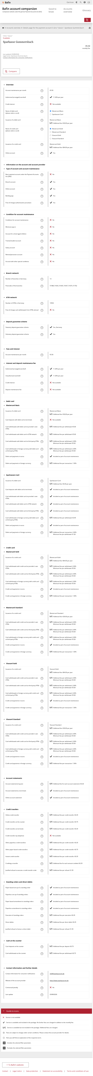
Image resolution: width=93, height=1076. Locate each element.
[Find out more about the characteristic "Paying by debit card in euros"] (41, 456)
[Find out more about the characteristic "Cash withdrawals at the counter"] (41, 953)
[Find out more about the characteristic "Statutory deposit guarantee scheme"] (41, 327)
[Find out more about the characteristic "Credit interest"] (41, 104)
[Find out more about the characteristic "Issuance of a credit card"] (41, 144)
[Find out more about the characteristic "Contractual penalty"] (41, 988)
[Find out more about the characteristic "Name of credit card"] (41, 129)
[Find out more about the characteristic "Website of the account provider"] (41, 981)
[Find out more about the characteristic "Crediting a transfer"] (41, 863)
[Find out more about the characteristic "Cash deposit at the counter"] (41, 946)
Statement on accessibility (52, 1071)
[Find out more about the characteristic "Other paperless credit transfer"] (41, 843)
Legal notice (17, 1071)
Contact (5, 1071)
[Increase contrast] (77, 2)
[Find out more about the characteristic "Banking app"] (41, 196)
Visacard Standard (58, 139)
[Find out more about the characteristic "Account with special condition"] (41, 220)
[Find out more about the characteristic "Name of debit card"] (41, 111)
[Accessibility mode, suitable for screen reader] (85, 2)
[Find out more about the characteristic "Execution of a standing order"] (41, 915)
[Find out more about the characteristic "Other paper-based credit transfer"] (41, 850)
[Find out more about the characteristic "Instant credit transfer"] (41, 856)
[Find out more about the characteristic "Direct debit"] (41, 922)
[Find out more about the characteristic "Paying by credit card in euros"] (41, 589)
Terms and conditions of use (78, 1071)
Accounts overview (68, 10)
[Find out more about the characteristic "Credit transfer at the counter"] (41, 822)
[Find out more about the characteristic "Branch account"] (41, 182)
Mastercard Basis (57, 111)
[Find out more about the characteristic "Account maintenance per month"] (41, 90)
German (70, 2)
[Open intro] (89, 2)
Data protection (32, 1071)
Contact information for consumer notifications (17, 58)
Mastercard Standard (59, 132)
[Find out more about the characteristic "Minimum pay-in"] (41, 227)
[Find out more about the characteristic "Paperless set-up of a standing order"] (41, 895)
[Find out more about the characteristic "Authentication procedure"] (41, 203)
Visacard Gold (56, 135)
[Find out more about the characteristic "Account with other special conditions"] (41, 262)
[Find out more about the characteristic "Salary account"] (41, 248)
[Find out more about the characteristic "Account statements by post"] (41, 784)
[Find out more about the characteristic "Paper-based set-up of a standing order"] (41, 888)
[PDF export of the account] (90, 28)
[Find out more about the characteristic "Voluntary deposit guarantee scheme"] (41, 334)
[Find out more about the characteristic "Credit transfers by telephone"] (41, 836)
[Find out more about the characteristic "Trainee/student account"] (41, 241)
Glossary (86, 10)
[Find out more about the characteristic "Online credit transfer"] (41, 815)
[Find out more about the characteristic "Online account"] (41, 153)
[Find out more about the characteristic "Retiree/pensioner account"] (41, 255)
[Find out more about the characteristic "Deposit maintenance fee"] (41, 390)
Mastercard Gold (57, 129)
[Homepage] (3, 27)
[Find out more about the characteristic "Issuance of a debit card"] (41, 120)
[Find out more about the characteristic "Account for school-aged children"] (41, 234)
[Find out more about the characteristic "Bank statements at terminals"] (41, 791)
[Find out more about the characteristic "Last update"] (41, 994)
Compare (13, 71)
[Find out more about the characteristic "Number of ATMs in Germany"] (41, 303)
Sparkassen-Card (57, 114)
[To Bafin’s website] (6, 2)
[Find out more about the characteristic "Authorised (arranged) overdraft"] (41, 97)
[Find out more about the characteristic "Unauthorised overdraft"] (41, 376)
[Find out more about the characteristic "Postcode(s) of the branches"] (41, 286)
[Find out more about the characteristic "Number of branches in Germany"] (41, 279)
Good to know (52, 10)
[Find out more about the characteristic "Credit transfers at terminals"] (41, 829)
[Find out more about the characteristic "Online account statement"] (41, 798)
